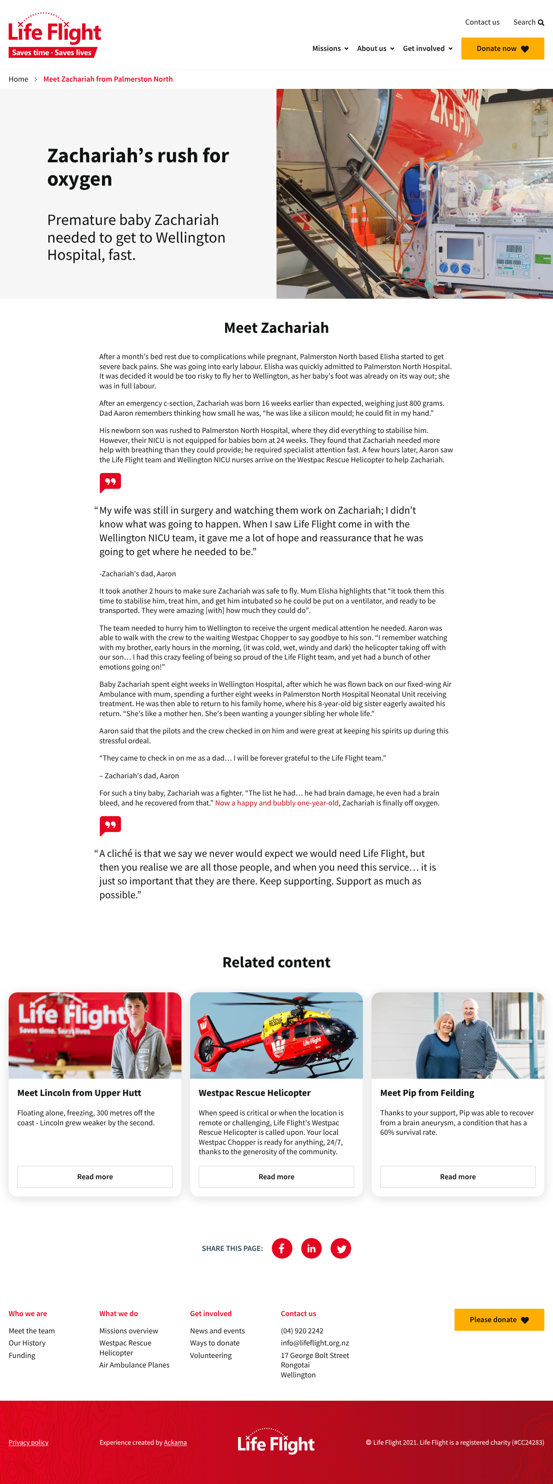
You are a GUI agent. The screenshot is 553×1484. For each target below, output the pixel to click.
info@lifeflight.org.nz (315, 1343)
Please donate (493, 1319)
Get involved (424, 48)
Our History (27, 1343)
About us (372, 48)
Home (18, 79)
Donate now (497, 48)
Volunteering (211, 1356)
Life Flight (55, 35)
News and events (217, 1331)
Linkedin (311, 1248)
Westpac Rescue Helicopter (125, 1348)
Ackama (175, 1442)
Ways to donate (215, 1343)
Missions (326, 48)
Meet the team (32, 1331)
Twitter (341, 1248)
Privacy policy (28, 1442)
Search (525, 22)
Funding (22, 1356)
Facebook (282, 1248)
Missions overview (128, 1331)
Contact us (482, 22)
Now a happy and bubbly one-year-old (277, 803)
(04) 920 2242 (302, 1331)
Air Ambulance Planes (134, 1365)
